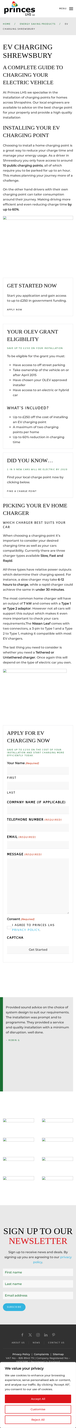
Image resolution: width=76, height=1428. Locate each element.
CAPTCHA (15, 938)
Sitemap (58, 1354)
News (36, 1342)
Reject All (38, 1419)
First (11, 778)
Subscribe (14, 1307)
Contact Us (56, 1342)
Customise (38, 1409)
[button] (66, 8)
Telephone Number (34, 819)
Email (21, 837)
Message (24, 854)
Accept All (38, 1399)
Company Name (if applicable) (36, 802)
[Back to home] (19, 8)
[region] (38, 1395)
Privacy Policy (25, 930)
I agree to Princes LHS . (33, 927)
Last (11, 792)
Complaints (41, 1354)
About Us (18, 1342)
